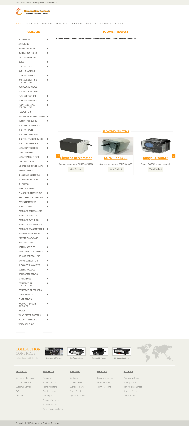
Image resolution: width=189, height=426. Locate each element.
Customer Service (23, 387)
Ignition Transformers (31, 139)
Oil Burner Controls (29, 175)
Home (19, 23)
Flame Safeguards (28, 100)
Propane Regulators (29, 234)
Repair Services (103, 382)
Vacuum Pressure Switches (27, 305)
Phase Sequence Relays (30, 193)
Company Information (25, 378)
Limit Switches (26, 161)
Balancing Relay (27, 48)
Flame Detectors (27, 96)
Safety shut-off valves (31, 252)
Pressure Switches (28, 220)
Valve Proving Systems (53, 409)
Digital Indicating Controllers (28, 81)
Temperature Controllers (25, 284)
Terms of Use (129, 396)
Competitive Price (23, 382)
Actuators (24, 39)
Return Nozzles (27, 247)
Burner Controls (28, 53)
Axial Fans (24, 44)
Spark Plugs (25, 279)
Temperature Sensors (30, 290)
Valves (22, 311)
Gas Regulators (49, 391)
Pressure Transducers (30, 225)
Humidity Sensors (28, 121)
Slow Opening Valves (29, 265)
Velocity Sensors (28, 320)
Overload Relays (27, 188)
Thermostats (26, 295)
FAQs (18, 391)
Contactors (25, 66)
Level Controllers (28, 148)
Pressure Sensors (28, 216)
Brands (45, 23)
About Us (31, 23)
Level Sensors (26, 152)
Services (104, 23)
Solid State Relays (28, 274)
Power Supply (25, 207)
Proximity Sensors (28, 238)
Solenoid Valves (27, 270)
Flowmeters (25, 112)
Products (60, 23)
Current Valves (27, 75)
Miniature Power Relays (31, 166)
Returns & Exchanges (133, 387)
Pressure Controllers (30, 211)
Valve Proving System (30, 315)
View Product (76, 169)
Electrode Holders (28, 91)
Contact (119, 23)
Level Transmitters (29, 157)
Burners (75, 23)
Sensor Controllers (29, 256)
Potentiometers (27, 202)
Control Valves (27, 71)
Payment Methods (131, 378)
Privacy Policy (130, 382)
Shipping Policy (130, 391)
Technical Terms (104, 387)
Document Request (105, 378)
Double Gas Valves (28, 87)
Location (19, 396)
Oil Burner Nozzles (28, 179)
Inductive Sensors (28, 143)
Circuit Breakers (27, 57)
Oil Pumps (24, 184)
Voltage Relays (26, 324)
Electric (90, 23)
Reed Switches (26, 243)
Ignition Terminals (28, 134)
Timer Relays (25, 299)
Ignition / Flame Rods (29, 125)
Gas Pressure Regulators (32, 116)
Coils (21, 62)
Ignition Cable (26, 130)
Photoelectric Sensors (31, 197)
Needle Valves (26, 170)
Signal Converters (28, 261)
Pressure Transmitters (31, 229)
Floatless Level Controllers (27, 106)
